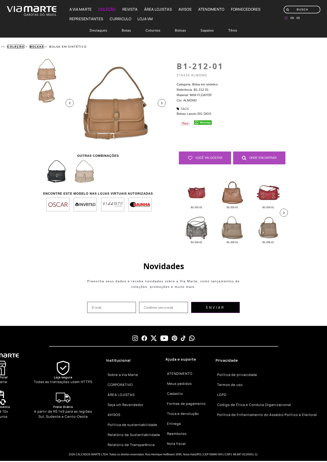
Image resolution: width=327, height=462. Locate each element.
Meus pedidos (179, 383)
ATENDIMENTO (211, 9)
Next (162, 103)
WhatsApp (205, 122)
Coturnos (153, 30)
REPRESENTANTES (86, 18)
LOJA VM (145, 18)
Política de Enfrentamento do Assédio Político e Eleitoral (267, 414)
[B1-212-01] (56, 171)
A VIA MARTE (80, 9)
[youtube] (164, 338)
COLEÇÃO (107, 9)
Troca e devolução (183, 413)
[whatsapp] (191, 338)
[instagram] (135, 338)
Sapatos (207, 30)
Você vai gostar (208, 157)
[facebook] (144, 338)
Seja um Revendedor (125, 404)
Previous (70, 103)
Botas (126, 30)
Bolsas (180, 30)
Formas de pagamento (186, 403)
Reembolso (177, 433)
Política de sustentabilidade (132, 424)
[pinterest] (174, 338)
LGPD (221, 394)
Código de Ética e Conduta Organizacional (254, 404)
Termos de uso (230, 384)
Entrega (174, 423)
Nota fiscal (176, 443)
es (298, 18)
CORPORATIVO (120, 384)
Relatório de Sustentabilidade (134, 434)
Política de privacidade (237, 374)
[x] (153, 338)
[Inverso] (83, 206)
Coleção (15, 46)
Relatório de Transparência (131, 444)
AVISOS (185, 9)
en (292, 18)
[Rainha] (138, 206)
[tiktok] (183, 338)
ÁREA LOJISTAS (158, 9)
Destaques (98, 30)
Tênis (232, 30)
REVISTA (130, 9)
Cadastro (175, 393)
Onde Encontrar (262, 157)
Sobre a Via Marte (123, 374)
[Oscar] (56, 206)
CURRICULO (120, 18)
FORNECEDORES (246, 9)
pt (286, 18)
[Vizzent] (110, 206)
